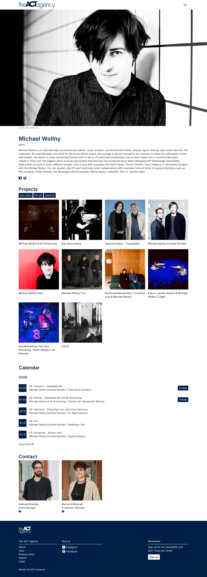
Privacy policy (26, 554)
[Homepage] (24, 178)
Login (22, 561)
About (22, 547)
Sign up (154, 557)
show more (25, 444)
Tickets (183, 388)
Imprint (23, 557)
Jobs (21, 550)
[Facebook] (20, 178)
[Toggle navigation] (185, 5)
